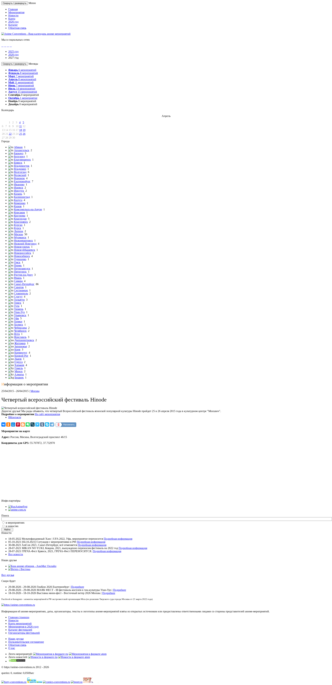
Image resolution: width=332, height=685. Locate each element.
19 (24, 130)
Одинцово (20, 259)
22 (10, 133)
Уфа (16, 318)
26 (24, 133)
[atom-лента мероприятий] (88, 653)
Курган (18, 224)
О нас (11, 648)
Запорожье (20, 346)
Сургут (18, 296)
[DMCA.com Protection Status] (17, 661)
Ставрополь (21, 293)
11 (20, 126)
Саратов (19, 287)
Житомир (20, 343)
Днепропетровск (24, 340)
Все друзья (7, 575)
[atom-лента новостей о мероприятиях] (74, 657)
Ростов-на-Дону (23, 274)
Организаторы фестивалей (24, 632)
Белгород (19, 156)
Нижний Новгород (25, 243)
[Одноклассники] (8, 424)
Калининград (22, 196)
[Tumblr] (42, 424)
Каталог (13, 24)
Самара (18, 281)
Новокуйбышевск (24, 249)
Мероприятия (16, 12)
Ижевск (18, 187)
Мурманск (20, 237)
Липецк (18, 231)
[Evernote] (28, 424)
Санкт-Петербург (24, 284)
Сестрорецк (21, 290)
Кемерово (19, 203)
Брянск (18, 162)
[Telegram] (52, 424)
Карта (11, 18)
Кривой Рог (21, 355)
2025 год (13, 51)
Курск (17, 228)
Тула (16, 305)
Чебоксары (20, 327)
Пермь (18, 265)
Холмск (18, 324)
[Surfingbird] (37, 424)
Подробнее (77, 586)
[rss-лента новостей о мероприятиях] (43, 657)
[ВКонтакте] (3, 424)
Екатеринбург (22, 181)
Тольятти (19, 299)
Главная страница (18, 617)
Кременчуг (20, 352)
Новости (13, 15)
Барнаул (18, 153)
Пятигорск (20, 271)
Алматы (19, 374)
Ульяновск (20, 315)
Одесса (18, 361)
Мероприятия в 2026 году (23, 626)
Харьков (19, 365)
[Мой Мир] (13, 424)
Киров (18, 206)
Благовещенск (22, 159)
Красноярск (21, 221)
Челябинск (20, 330)
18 (20, 130)
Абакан (18, 147)
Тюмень (18, 309)
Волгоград (20, 172)
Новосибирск (22, 256)
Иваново (19, 184)
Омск (17, 262)
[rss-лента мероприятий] (50, 653)
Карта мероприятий (20, 623)
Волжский (20, 175)
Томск (17, 302)
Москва (18, 234)
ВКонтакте (14, 417)
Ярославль (20, 337)
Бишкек (19, 377)
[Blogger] (23, 424)
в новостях (12, 526)
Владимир (20, 168)
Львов (18, 358)
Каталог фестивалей (20, 629)
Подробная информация (118, 538)
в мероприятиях (15, 522)
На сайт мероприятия (47, 414)
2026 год (13, 21)
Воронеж (19, 178)
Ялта (17, 333)
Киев (17, 349)
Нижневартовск (23, 240)
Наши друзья (16, 638)
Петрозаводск (22, 268)
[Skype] (47, 424)
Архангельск (21, 150)
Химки (18, 321)
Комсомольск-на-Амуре (28, 209)
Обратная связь (17, 27)
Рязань (18, 277)
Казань (18, 193)
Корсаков (19, 212)
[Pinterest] (18, 424)
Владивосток (21, 165)
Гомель (19, 368)
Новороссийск (22, 253)
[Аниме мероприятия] (18, 604)
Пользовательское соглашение (26, 641)
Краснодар (20, 218)
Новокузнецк (22, 246)
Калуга (18, 200)
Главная (13, 9)
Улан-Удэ (19, 312)
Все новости (15, 554)
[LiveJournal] (32, 424)
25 (20, 133)
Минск (19, 371)
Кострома (19, 215)
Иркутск (19, 190)
